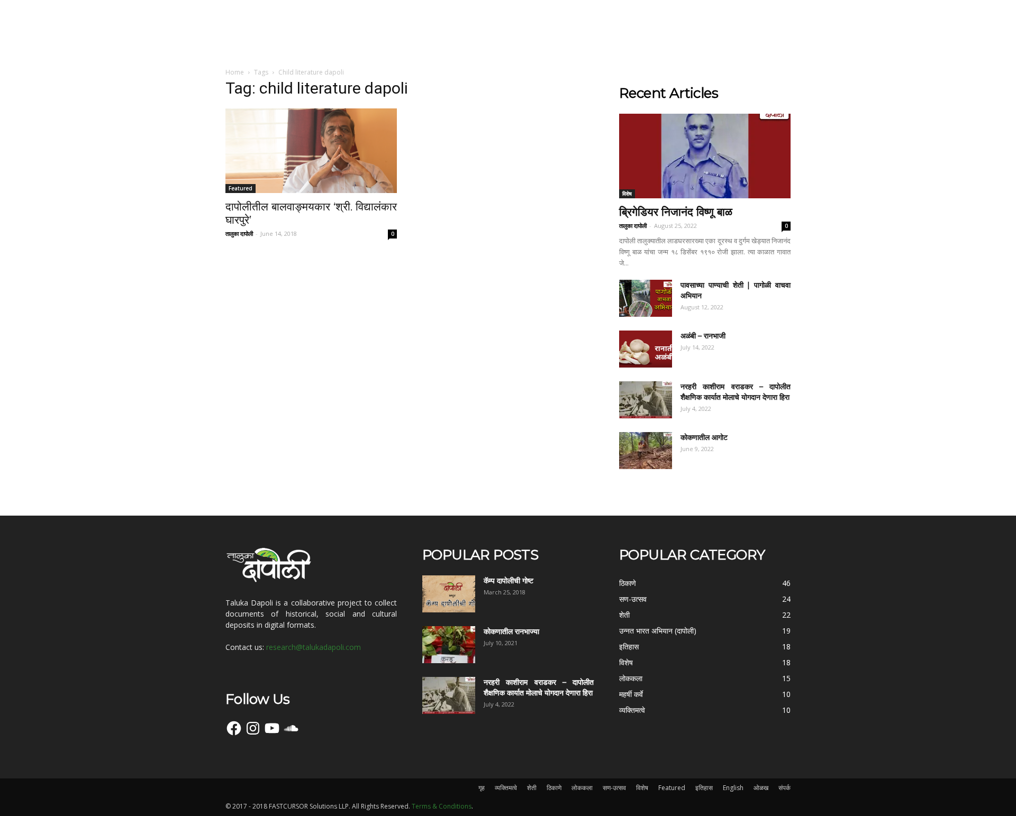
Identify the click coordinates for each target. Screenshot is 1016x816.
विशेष (627, 193)
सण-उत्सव (614, 787)
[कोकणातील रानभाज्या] (448, 644)
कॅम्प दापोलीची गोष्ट (508, 580)
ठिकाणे (554, 787)
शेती (532, 787)
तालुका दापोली (239, 233)
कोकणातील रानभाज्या (511, 631)
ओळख (761, 787)
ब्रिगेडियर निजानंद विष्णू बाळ (675, 211)
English (733, 787)
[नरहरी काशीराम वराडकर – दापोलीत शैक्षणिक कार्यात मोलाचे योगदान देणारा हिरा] (645, 399)
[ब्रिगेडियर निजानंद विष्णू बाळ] (705, 156)
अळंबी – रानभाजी (703, 336)
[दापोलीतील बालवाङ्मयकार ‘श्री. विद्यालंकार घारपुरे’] (311, 150)
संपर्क (784, 787)
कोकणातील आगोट (704, 437)
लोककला (582, 787)
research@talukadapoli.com (313, 647)
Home (234, 72)
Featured (240, 188)
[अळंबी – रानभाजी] (645, 349)
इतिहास (704, 787)
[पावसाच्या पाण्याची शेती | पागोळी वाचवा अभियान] (645, 298)
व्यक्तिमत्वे (506, 787)
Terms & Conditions (441, 806)
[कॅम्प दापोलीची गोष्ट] (448, 593)
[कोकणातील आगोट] (645, 450)
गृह (481, 787)
